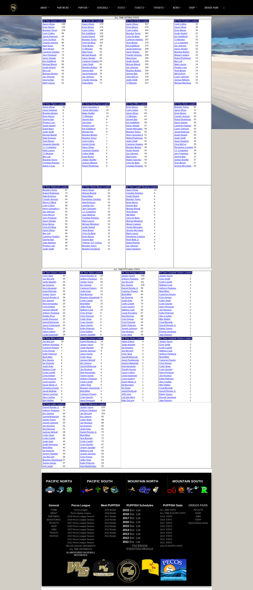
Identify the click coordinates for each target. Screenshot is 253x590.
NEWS (176, 7)
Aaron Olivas (49, 24)
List (137, 510)
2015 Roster (110, 523)
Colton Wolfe (88, 153)
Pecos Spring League (81, 513)
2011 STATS (166, 542)
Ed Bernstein (128, 385)
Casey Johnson (181, 77)
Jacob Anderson (50, 36)
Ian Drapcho (48, 285)
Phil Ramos (48, 328)
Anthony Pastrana (51, 313)
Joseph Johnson (129, 328)
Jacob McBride (50, 391)
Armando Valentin (51, 144)
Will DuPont (179, 73)
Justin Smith (87, 64)
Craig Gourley (86, 322)
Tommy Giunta (87, 375)
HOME (54, 510)
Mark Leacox (49, 83)
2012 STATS (166, 539)
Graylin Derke (88, 144)
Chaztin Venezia (50, 42)
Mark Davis (48, 46)
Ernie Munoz (49, 27)
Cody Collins (49, 33)
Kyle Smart (48, 466)
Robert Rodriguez (182, 58)
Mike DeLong (128, 400)
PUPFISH (82, 7)
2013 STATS (166, 536)
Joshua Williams (182, 80)
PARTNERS (62, 7)
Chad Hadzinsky (50, 334)
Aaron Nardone (50, 110)
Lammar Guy (88, 205)
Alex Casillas (165, 316)
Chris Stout (48, 276)
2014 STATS (166, 533)
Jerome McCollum (182, 166)
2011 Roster (110, 536)
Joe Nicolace (128, 331)
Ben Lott (46, 70)
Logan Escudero (129, 313)
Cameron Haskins (51, 52)
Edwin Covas (49, 166)
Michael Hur (87, 132)
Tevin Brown (48, 49)
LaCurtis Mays (128, 397)
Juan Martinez (49, 243)
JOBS (53, 529)
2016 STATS (166, 526)
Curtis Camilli (86, 300)
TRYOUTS (159, 7)
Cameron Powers (88, 288)
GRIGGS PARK (211, 7)
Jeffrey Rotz (85, 307)
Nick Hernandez (50, 303)
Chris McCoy (132, 77)
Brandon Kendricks (91, 249)
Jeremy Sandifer (88, 334)
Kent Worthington (88, 466)
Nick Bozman (86, 294)
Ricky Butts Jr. (132, 239)
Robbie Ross (49, 316)
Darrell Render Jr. (51, 297)
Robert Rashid (133, 243)
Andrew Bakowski (130, 363)
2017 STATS (166, 523)
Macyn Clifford (49, 202)
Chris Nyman (86, 313)
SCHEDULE (102, 7)
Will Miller (130, 215)
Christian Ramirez (51, 163)
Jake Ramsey (165, 334)
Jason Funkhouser (51, 325)
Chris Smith (164, 279)
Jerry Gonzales (89, 208)
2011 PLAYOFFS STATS (171, 546)
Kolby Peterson (87, 328)
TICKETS (139, 7)
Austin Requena (50, 319)
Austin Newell (49, 67)
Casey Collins (128, 372)
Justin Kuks (85, 291)
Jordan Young (49, 294)
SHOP (192, 7)
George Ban (48, 80)
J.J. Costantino (181, 42)
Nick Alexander (50, 288)
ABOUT (44, 7)
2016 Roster (110, 520)
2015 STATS (166, 529)
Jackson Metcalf (50, 310)
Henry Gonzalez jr (90, 107)
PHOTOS (54, 536)
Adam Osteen (49, 331)
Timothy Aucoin (129, 369)
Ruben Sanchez (133, 160)
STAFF (198, 520)
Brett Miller (85, 303)
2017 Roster (110, 516)
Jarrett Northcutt (129, 391)
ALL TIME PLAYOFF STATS (173, 513)
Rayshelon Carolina (183, 147)
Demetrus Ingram (51, 388)
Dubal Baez (87, 83)
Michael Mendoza (182, 83)
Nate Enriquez (49, 138)
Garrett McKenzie (51, 322)
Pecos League (81, 510)
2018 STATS (166, 520)
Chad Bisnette (166, 322)
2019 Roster (110, 510)
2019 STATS (166, 516)
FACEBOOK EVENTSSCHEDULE (139, 547)
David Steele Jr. (50, 385)
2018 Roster (110, 513)
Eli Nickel (126, 388)
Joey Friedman (50, 55)
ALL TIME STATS (168, 510)
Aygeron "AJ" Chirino (92, 243)
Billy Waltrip (164, 319)
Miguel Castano (181, 55)
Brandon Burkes (50, 73)
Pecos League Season (80, 516)
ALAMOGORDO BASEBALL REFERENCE (80, 553)
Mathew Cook (86, 310)
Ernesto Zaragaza (167, 331)
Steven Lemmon (50, 394)
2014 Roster (110, 526)
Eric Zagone (48, 300)
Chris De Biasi (49, 39)
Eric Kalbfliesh (49, 61)
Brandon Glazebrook (90, 297)
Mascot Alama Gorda (198, 523)
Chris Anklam (49, 307)
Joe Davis (86, 122)
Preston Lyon (180, 67)
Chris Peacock (87, 316)
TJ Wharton (87, 49)
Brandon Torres (50, 30)
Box (128, 510)
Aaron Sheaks (49, 58)
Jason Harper (86, 325)
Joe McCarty (48, 279)
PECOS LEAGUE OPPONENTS (81, 546)
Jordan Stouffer (89, 160)
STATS (121, 7)
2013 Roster (110, 529)
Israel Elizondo (50, 291)
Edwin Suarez (165, 328)
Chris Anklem (86, 331)
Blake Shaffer (88, 113)
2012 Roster (110, 533)
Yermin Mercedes (90, 110)
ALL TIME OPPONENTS (81, 549)
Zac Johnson (49, 77)
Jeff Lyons (126, 394)
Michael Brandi (50, 64)
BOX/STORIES (54, 520)
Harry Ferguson (166, 307)
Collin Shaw (86, 319)
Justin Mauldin (49, 282)
